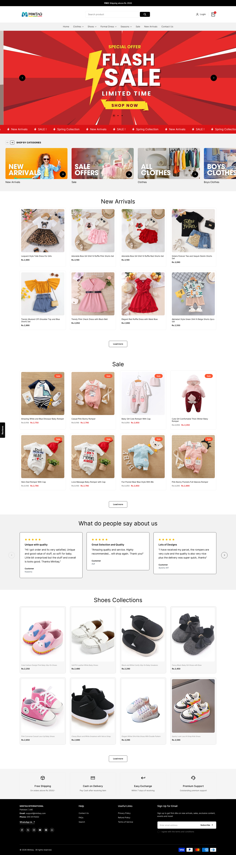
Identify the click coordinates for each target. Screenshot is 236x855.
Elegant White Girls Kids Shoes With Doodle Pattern (141, 736)
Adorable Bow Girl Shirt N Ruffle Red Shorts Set (143, 256)
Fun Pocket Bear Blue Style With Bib (138, 482)
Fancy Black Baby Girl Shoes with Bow (187, 665)
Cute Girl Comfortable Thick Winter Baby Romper (190, 420)
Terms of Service (125, 822)
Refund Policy (124, 817)
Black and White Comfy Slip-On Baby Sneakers (140, 665)
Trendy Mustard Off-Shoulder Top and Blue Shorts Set (40, 320)
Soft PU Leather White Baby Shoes (85, 665)
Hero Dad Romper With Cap (33, 482)
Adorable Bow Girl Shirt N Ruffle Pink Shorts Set (92, 256)
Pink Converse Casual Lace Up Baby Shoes (38, 736)
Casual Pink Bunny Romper (83, 419)
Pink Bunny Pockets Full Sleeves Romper (190, 482)
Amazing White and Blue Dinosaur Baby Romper (42, 419)
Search (82, 822)
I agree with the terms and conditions (177, 831)
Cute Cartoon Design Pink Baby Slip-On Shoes (39, 665)
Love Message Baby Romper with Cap (88, 482)
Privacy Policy (124, 813)
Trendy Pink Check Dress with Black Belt (89, 319)
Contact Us (84, 813)
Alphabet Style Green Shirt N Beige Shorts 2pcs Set (193, 320)
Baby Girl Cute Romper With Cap (136, 419)
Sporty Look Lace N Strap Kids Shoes (186, 736)
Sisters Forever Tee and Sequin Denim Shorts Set (192, 257)
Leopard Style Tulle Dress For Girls (36, 256)
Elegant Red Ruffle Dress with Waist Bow (140, 319)
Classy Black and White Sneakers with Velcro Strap (91, 736)
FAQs (81, 817)
